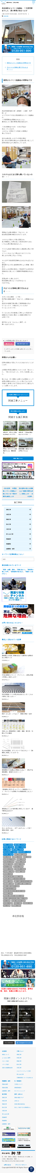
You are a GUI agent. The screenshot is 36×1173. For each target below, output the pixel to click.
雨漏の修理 (5, 1084)
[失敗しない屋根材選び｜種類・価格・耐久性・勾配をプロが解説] (18, 725)
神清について (5, 1054)
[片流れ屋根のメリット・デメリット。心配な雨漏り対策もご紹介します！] (18, 668)
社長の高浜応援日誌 (19, 1104)
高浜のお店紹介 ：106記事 (10, 852)
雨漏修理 (8, 539)
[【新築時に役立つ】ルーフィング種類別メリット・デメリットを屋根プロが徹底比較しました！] (18, 783)
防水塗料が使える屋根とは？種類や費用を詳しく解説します (26, 491)
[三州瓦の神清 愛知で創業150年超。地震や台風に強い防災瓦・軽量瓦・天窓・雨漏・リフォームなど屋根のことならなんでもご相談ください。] (11, 1154)
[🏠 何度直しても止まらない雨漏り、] (9, 1031)
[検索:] (18, 559)
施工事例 (4, 1094)
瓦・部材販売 (17, 1081)
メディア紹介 (5, 1064)
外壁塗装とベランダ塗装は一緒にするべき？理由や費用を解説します (10, 492)
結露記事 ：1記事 (27, 903)
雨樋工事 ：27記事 (8, 864)
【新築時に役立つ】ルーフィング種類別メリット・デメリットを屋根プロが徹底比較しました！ (17, 790)
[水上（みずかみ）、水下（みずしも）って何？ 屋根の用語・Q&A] (18, 822)
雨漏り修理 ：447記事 (19, 844)
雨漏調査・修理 (6, 1081)
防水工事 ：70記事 (8, 854)
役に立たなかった (22, 343)
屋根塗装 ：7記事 (7, 873)
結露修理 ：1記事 (16, 905)
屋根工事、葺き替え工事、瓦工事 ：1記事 (14, 891)
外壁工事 (8, 514)
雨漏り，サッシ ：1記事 (9, 888)
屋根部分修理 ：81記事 (24, 852)
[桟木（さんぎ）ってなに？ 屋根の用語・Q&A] (18, 707)
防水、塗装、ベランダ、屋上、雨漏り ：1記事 (15, 898)
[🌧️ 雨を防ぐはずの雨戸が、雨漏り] (9, 1013)
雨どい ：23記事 (7, 866)
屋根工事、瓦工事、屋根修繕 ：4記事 (13, 876)
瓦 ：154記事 (6, 849)
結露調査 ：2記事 (7, 881)
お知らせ (16, 1100)
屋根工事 (8, 509)
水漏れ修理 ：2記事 (8, 883)
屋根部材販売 (17, 1087)
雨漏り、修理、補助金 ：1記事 (23, 883)
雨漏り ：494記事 (8, 844)
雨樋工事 (8, 519)
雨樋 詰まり (21, 569)
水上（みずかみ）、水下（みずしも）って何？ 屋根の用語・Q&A (17, 829)
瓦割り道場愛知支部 (7, 1067)
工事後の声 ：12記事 (20, 869)
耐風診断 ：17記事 (8, 869)
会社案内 (4, 1051)
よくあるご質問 (6, 1057)
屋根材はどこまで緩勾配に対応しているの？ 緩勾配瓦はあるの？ (17, 809)
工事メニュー (20, 1051)
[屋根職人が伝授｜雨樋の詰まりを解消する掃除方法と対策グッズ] (18, 649)
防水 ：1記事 (6, 900)
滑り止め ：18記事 (18, 866)
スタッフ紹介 (5, 1061)
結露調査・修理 (10, 548)
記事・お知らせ (18, 1094)
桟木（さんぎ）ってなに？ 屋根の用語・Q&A (17, 714)
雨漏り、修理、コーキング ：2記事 (23, 881)
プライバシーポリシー (21, 1165)
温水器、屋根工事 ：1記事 (18, 900)
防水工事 (8, 524)
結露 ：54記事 (27, 856)
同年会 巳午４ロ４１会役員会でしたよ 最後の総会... (10, 451)
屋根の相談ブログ (19, 1097)
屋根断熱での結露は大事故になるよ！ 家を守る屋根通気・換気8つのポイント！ (17, 771)
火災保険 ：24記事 (19, 864)
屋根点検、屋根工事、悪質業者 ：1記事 (13, 895)
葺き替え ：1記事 (7, 903)
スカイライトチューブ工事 (24, 1071)
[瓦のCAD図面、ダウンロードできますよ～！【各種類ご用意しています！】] (18, 744)
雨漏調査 (8, 544)
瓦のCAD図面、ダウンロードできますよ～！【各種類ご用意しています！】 (17, 751)
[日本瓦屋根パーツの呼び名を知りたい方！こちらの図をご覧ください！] (18, 688)
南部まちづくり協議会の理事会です (19, 63)
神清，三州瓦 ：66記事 (20, 854)
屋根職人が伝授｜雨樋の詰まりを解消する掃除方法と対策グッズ (17, 656)
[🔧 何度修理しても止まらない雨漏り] (27, 1031)
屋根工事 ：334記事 (8, 847)
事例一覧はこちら (18, 458)
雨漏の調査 (5, 1087)
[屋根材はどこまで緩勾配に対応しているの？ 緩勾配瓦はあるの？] (18, 802)
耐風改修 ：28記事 (20, 861)
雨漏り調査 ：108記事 (17, 849)
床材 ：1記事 (6, 905)
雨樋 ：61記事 (7, 856)
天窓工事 (8, 529)
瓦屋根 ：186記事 (20, 847)
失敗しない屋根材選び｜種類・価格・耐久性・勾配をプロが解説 (17, 732)
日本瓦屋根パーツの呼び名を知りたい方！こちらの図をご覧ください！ (17, 695)
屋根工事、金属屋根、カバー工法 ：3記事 (14, 878)
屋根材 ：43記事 (21, 859)
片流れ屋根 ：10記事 (8, 871)
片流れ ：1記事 (18, 903)
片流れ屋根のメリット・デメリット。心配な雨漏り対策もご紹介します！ (17, 676)
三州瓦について (18, 1084)
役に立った (9, 343)
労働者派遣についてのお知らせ (25, 1077)
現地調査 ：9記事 (20, 871)
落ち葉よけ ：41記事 (8, 861)
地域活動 (6, 16)
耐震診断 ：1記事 (7, 893)
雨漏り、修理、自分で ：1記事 (11, 886)
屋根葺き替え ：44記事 (9, 859)
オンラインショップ (19, 1091)
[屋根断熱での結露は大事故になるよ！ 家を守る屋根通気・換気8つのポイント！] (18, 763)
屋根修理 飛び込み (17, 571)
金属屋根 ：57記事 (17, 856)
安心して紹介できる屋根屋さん (22, 1107)
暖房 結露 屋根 (9, 569)
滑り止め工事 (9, 534)
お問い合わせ (7, 1165)
